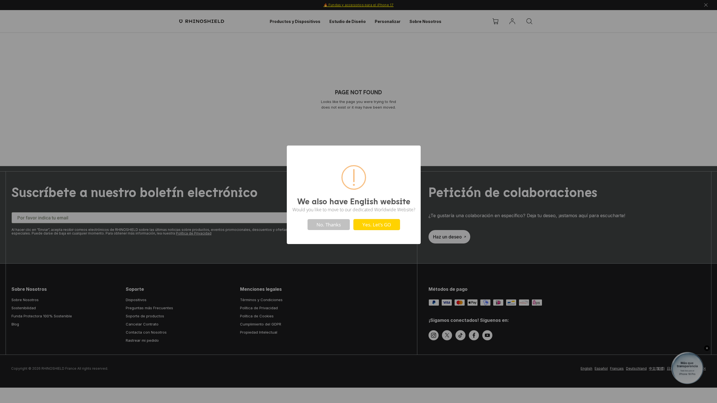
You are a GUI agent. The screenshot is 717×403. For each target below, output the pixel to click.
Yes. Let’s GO (376, 224)
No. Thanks (328, 224)
